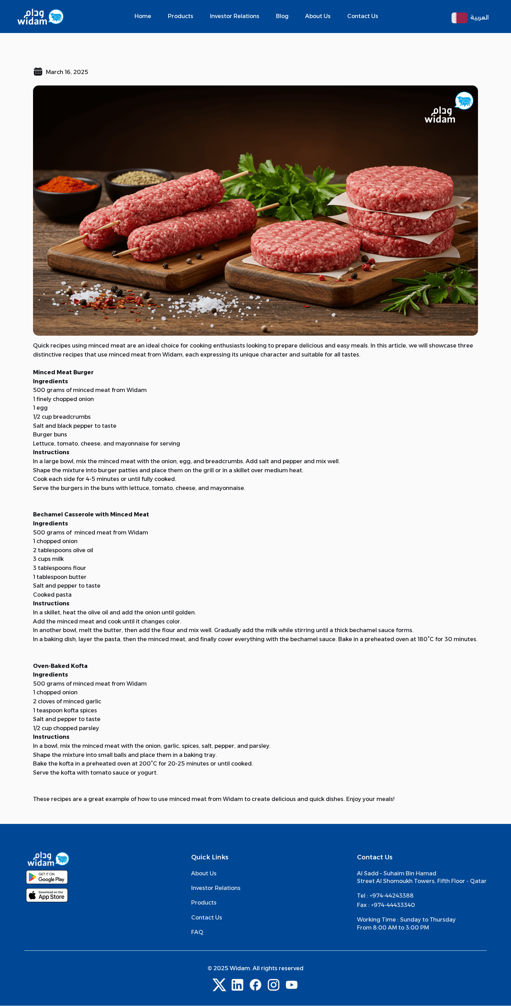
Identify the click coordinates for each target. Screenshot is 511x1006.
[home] (42, 16)
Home (143, 16)
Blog (282, 16)
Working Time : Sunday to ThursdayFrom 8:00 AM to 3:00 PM (406, 923)
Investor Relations (234, 16)
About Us (318, 16)
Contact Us (362, 16)
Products (180, 16)
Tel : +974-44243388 (385, 895)
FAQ (197, 932)
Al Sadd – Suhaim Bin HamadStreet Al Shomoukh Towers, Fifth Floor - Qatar (422, 877)
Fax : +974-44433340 (386, 905)
